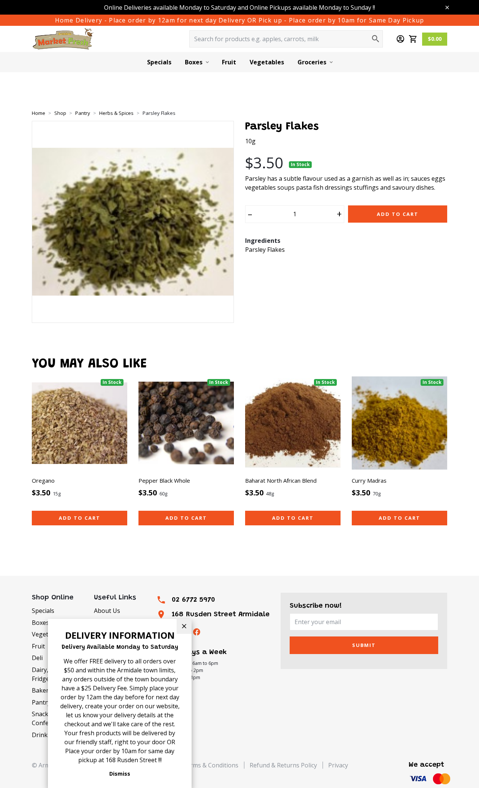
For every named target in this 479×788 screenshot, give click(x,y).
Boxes (193, 62)
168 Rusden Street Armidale (220, 614)
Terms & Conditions (210, 765)
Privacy (338, 765)
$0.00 (435, 38)
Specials (159, 62)
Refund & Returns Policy (283, 765)
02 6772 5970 (193, 600)
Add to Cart (397, 214)
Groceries (312, 62)
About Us (107, 611)
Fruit (229, 62)
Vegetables (267, 62)
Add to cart (79, 517)
